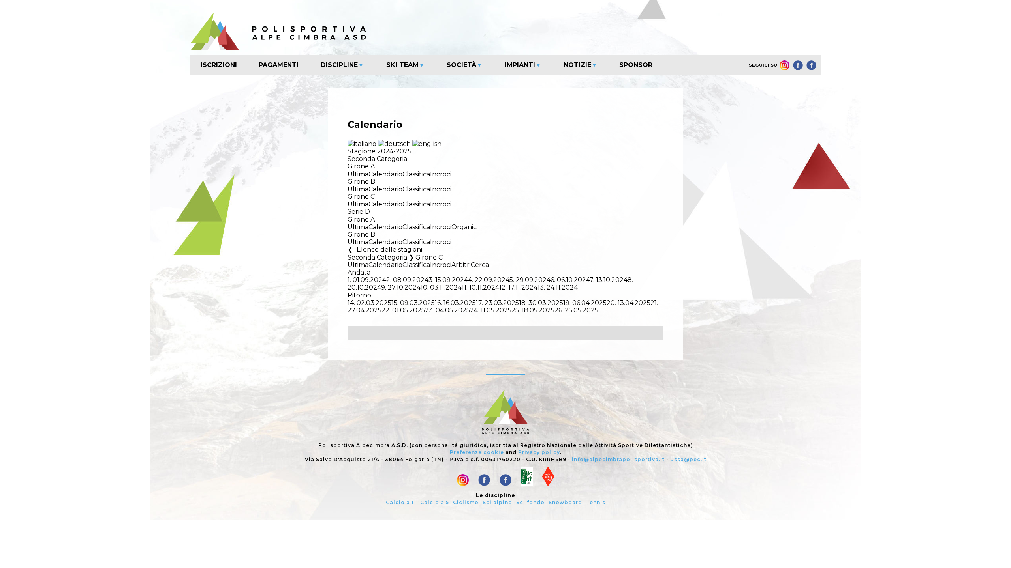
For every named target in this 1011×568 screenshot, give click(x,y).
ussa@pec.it (688, 459)
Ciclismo (466, 502)
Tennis (595, 502)
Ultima (358, 174)
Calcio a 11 (401, 502)
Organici (464, 227)
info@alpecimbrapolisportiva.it (618, 459)
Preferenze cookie (477, 452)
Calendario (385, 174)
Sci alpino (497, 502)
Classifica (416, 174)
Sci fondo (530, 502)
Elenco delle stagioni (389, 249)
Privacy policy (539, 452)
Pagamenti (279, 65)
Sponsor (635, 65)
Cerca (480, 265)
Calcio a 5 (434, 502)
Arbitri (461, 265)
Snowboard (565, 502)
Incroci (440, 174)
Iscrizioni (219, 65)
